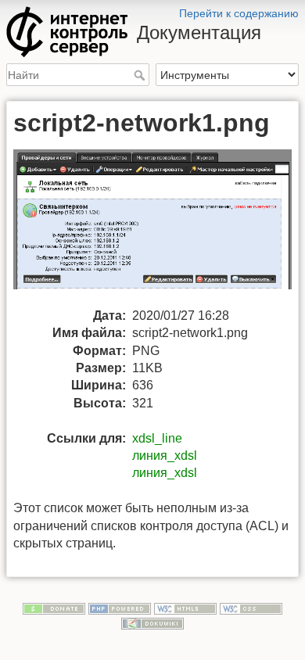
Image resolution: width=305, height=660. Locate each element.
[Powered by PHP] (119, 607)
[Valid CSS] (251, 607)
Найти (141, 75)
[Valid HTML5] (185, 607)
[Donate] (54, 607)
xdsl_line (157, 438)
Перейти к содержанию (239, 13)
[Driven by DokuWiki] (152, 623)
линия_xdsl (164, 455)
